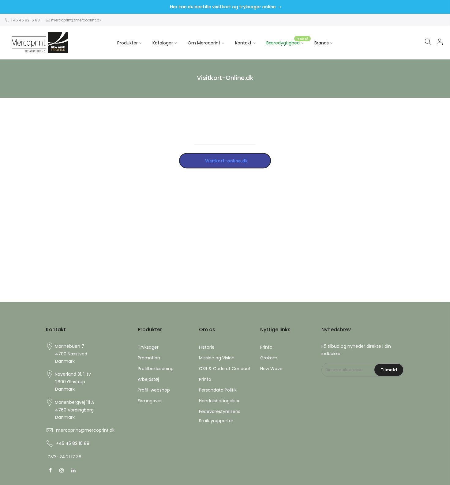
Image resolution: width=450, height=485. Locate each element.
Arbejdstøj (148, 379)
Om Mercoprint (204, 43)
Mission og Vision (216, 358)
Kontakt (243, 43)
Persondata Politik (218, 390)
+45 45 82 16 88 (24, 20)
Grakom (268, 358)
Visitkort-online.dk (225, 160)
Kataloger (162, 43)
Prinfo (205, 379)
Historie (207, 347)
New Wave (271, 369)
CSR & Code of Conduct (225, 369)
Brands (321, 43)
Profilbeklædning (156, 369)
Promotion (149, 358)
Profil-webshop (154, 390)
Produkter (127, 43)
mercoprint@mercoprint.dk (76, 20)
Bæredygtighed (287, 41)
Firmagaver (150, 401)
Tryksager (148, 347)
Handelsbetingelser (219, 401)
